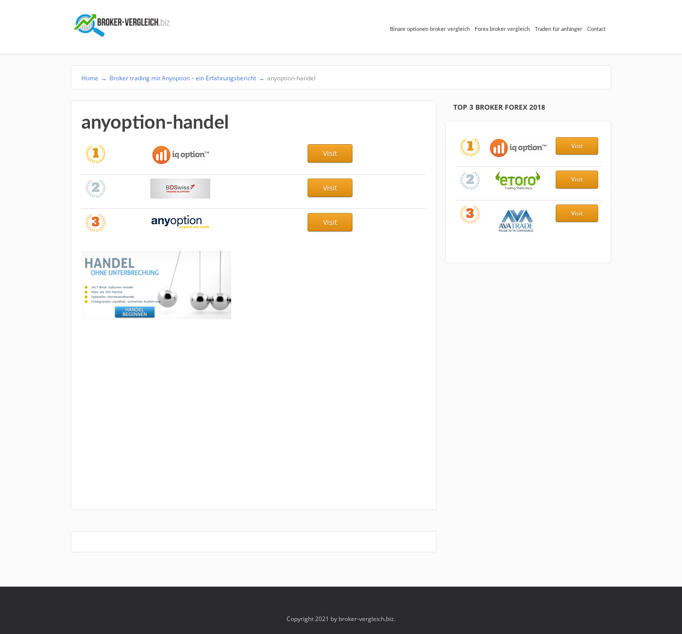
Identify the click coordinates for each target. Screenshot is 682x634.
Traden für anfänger (558, 29)
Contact (596, 29)
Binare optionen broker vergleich (430, 29)
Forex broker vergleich (502, 29)
